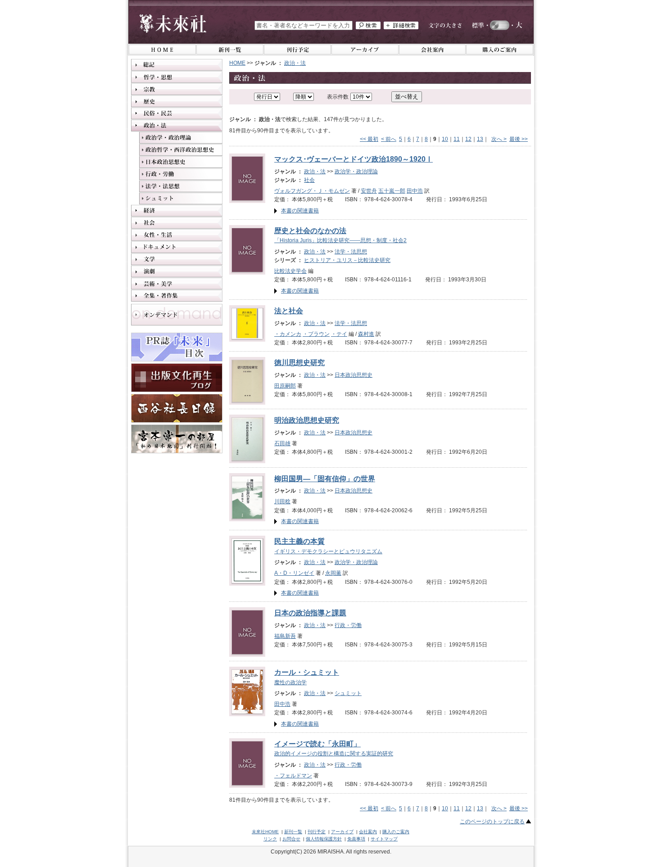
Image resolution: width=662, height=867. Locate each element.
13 (480, 139)
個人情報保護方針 (324, 838)
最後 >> (518, 139)
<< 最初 (369, 139)
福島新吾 (285, 636)
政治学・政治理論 (356, 171)
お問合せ (291, 838)
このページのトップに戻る (492, 821)
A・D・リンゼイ (294, 573)
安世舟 (369, 191)
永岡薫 (333, 573)
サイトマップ (384, 838)
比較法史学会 (290, 271)
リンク (270, 838)
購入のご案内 (395, 831)
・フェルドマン (293, 775)
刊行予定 (317, 831)
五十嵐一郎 (391, 191)
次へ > (499, 139)
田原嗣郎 (285, 386)
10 (445, 139)
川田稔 (282, 501)
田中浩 (415, 191)
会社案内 (368, 831)
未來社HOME (265, 831)
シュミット (348, 693)
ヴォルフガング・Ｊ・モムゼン (312, 191)
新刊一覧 (293, 831)
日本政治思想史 (353, 375)
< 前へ (388, 139)
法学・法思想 (351, 251)
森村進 (366, 334)
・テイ (339, 334)
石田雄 (282, 443)
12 (468, 139)
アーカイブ (342, 831)
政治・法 (295, 63)
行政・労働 (348, 625)
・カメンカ (287, 334)
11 (456, 139)
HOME (237, 63)
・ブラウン (316, 334)
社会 (309, 180)
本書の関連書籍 (300, 211)
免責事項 (356, 838)
